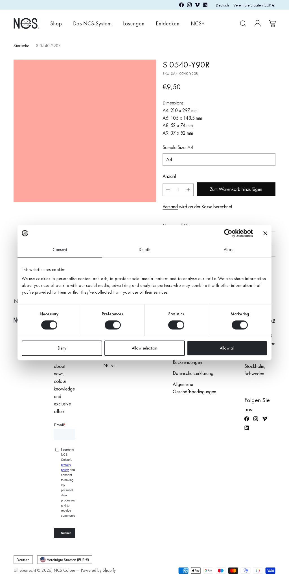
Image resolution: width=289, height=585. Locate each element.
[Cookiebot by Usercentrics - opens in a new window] (228, 233)
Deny (62, 348)
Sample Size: (178, 147)
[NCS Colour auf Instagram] (189, 6)
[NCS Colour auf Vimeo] (197, 6)
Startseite (21, 46)
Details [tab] (144, 249)
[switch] (113, 324)
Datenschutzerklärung (193, 373)
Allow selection (144, 348)
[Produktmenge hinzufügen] (188, 190)
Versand (170, 207)
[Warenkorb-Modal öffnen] (272, 23)
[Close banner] (265, 233)
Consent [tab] (60, 249)
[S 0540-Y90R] (85, 131)
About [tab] (229, 249)
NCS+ (109, 366)
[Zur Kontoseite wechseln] (257, 23)
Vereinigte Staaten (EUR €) (254, 5)
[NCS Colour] (26, 23)
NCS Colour (64, 570)
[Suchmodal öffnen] (243, 23)
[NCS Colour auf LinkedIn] (205, 6)
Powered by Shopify (98, 570)
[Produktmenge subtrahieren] (168, 190)
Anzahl (169, 176)
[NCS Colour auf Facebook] (181, 6)
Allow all (227, 348)
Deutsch (222, 5)
